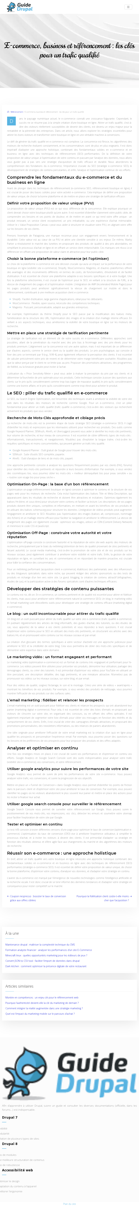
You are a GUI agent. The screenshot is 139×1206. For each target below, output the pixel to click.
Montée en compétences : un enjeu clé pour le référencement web (41, 997)
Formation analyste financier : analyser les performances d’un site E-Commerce (48, 950)
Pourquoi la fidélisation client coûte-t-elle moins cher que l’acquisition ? (103, 898)
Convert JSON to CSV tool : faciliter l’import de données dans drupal (42, 960)
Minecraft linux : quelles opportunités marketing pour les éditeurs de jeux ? (46, 955)
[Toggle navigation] (128, 7)
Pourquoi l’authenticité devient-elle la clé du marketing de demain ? (42, 1002)
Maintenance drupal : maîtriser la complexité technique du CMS (40, 944)
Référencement (17, 112)
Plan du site (69, 1203)
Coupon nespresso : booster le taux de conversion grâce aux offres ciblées (38, 898)
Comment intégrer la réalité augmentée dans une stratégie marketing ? (44, 1008)
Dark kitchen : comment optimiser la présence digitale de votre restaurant (45, 966)
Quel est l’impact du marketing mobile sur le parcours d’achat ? (40, 1013)
